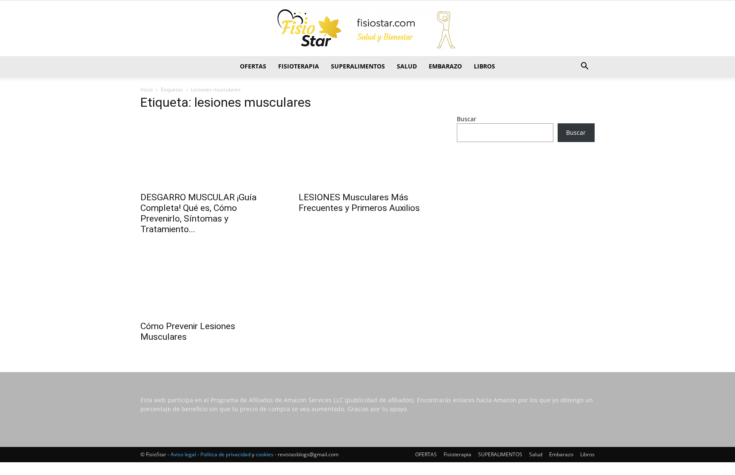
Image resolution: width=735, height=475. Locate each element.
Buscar (466, 119)
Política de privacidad (225, 454)
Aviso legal (183, 454)
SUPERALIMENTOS (358, 66)
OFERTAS (253, 66)
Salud (407, 66)
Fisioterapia (298, 66)
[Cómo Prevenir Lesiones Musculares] (209, 281)
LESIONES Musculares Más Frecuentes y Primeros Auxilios (359, 202)
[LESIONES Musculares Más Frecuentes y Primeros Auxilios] (367, 153)
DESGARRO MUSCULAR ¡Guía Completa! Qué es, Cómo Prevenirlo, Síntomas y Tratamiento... (198, 213)
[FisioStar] (367, 29)
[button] (584, 67)
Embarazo (445, 66)
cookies (264, 454)
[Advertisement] (526, 215)
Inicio (146, 89)
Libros (484, 66)
